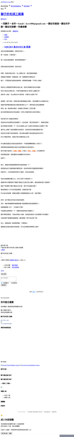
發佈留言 (3, 285)
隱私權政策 (47, 412)
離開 (10, 433)
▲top (2, 270)
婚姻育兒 (15, 31)
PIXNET (23, 412)
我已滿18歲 (4, 433)
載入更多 (3, 274)
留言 (16, 260)
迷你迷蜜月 (15, 267)
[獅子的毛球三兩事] (1, 322)
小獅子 (3, 250)
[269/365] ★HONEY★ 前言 (17, 47)
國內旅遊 (15, 265)
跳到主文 (3, 19)
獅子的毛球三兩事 (12, 14)
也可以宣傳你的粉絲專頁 (6, 323)
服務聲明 (54, 412)
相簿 (5, 35)
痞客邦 (12, 260)
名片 (5, 39)
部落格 (6, 37)
